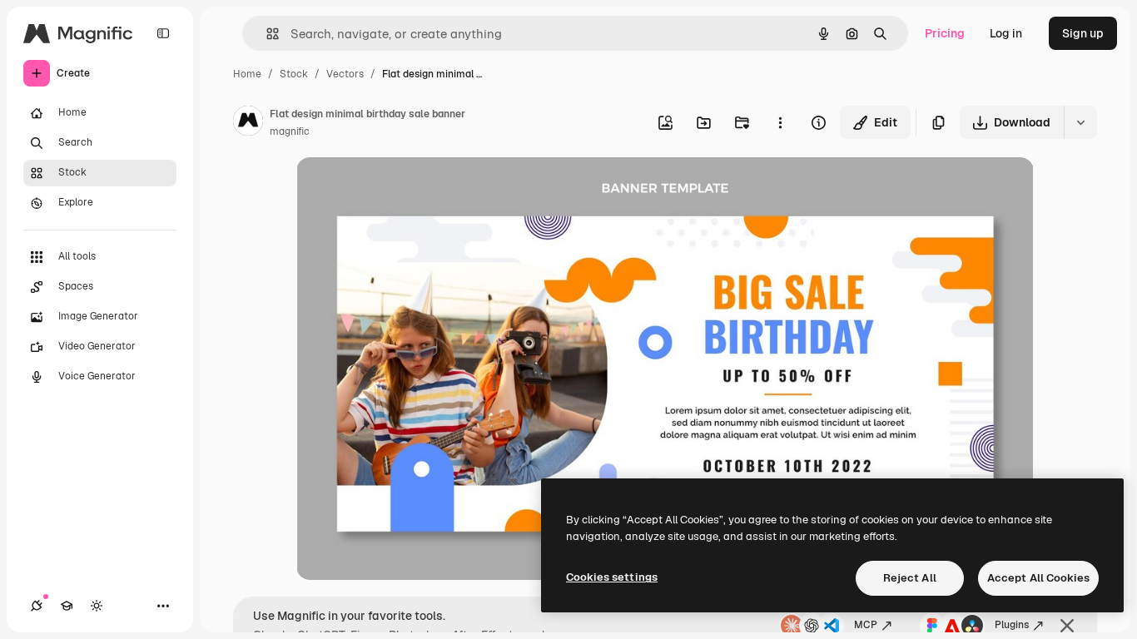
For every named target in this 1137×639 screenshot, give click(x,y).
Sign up (1083, 33)
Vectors (345, 74)
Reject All (909, 578)
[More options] (780, 122)
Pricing (945, 33)
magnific (290, 131)
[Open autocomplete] (266, 33)
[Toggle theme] (96, 605)
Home (247, 74)
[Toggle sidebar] (163, 33)
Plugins (1012, 625)
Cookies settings (612, 577)
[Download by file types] (1080, 122)
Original (403, 189)
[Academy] (66, 605)
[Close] (1067, 626)
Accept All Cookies (1038, 578)
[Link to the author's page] (248, 123)
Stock (294, 74)
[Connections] (36, 605)
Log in (1006, 33)
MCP (865, 625)
